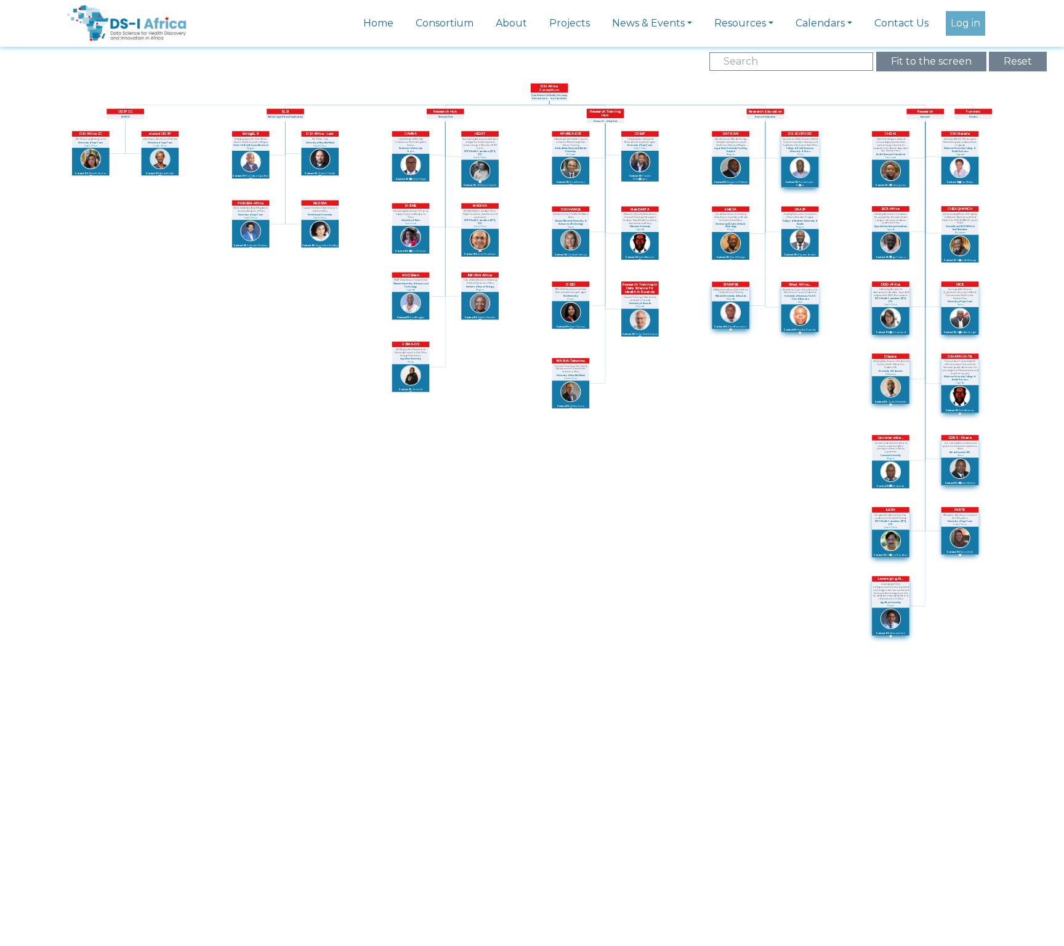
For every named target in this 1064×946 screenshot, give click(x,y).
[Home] (126, 14)
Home (378, 23)
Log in (965, 23)
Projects (569, 23)
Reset (1018, 61)
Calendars (820, 23)
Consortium (445, 23)
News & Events (648, 23)
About (511, 23)
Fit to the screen (931, 61)
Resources (740, 23)
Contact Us (901, 23)
